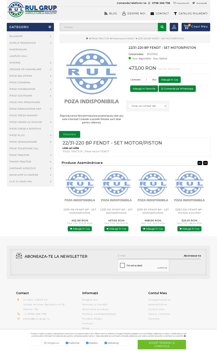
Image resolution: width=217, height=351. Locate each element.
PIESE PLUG (17, 135)
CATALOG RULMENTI (193, 13)
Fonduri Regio (92, 318)
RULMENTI (16, 36)
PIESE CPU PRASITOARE (24, 102)
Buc (155, 79)
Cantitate (135, 79)
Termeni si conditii (95, 304)
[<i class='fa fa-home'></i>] (87, 38)
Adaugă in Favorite (144, 88)
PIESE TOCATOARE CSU (23, 148)
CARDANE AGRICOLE (22, 168)
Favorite (154, 318)
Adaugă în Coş (169, 79)
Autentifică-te (157, 304)
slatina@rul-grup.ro (36, 318)
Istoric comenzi (159, 313)
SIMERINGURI (18, 49)
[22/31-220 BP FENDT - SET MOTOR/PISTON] (91, 79)
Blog (113, 13)
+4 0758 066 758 (34, 313)
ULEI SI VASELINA (20, 181)
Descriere (69, 134)
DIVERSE (15, 62)
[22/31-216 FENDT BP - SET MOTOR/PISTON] (62, 187)
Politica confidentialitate (99, 313)
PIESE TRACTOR (100, 38)
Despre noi (90, 299)
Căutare (162, 27)
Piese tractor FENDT (123, 38)
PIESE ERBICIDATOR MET (25, 108)
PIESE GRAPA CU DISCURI (25, 122)
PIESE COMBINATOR (22, 89)
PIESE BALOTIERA (20, 75)
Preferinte (74, 343)
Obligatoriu (53, 343)
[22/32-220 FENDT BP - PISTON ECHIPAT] (172, 187)
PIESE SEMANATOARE (23, 141)
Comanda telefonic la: (143, 3)
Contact (162, 13)
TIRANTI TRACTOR (20, 161)
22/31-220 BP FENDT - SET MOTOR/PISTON (161, 38)
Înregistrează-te (159, 299)
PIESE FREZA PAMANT (23, 115)
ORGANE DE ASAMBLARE (25, 69)
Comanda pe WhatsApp (178, 88)
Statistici (93, 343)
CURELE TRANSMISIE (22, 42)
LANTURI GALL (18, 56)
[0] (185, 27)
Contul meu (156, 309)
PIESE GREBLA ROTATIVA (25, 128)
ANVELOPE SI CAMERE (23, 174)
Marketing (113, 343)
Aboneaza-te (192, 255)
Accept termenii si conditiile (162, 344)
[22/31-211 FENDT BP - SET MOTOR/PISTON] (135, 187)
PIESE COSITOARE (20, 95)
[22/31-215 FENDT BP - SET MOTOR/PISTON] (99, 187)
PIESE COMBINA (19, 82)
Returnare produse (95, 309)
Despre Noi (136, 13)
